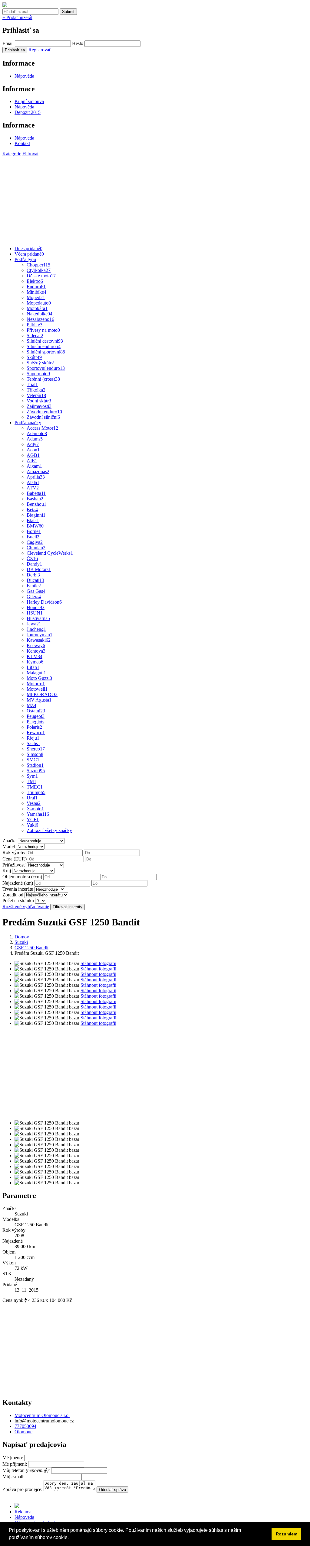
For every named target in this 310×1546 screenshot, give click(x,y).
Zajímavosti (39, 406)
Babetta (36, 493)
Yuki (32, 825)
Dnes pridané (28, 248)
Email (8, 43)
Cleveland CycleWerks (50, 553)
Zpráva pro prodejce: (23, 1489)
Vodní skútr (39, 400)
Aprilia (36, 476)
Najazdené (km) (17, 883)
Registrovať (39, 49)
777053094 (25, 1426)
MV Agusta (39, 699)
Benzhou (36, 504)
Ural (32, 797)
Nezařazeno (40, 319)
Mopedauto (39, 302)
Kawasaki (39, 640)
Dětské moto (41, 275)
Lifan (33, 667)
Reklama (23, 1511)
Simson (35, 754)
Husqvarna (38, 618)
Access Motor (42, 428)
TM (31, 781)
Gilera (34, 596)
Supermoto (38, 373)
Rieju (33, 738)
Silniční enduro (44, 346)
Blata (33, 520)
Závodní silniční (43, 417)
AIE (32, 460)
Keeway (36, 645)
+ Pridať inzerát (17, 17)
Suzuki (36, 770)
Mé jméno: (13, 1457)
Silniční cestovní (45, 341)
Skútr (34, 357)
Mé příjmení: (15, 1464)
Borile (34, 531)
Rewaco (36, 732)
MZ (31, 705)
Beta (32, 509)
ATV (33, 487)
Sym (32, 776)
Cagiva (35, 542)
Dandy (34, 563)
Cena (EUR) (14, 858)
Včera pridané (29, 254)
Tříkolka (36, 389)
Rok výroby (13, 852)
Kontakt (22, 143)
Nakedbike (39, 313)
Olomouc (23, 1431)
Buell (33, 536)
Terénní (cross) (43, 379)
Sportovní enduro (46, 368)
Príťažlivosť (13, 864)
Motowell (37, 689)
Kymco (35, 661)
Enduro (36, 286)
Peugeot (36, 716)
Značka (9, 840)
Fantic (34, 585)
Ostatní (36, 710)
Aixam (34, 466)
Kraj (6, 870)
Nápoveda (24, 137)
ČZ (32, 558)
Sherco (36, 748)
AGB (33, 455)
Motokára (37, 308)
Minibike (36, 292)
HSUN (35, 612)
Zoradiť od (12, 894)
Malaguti (36, 672)
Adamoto (37, 433)
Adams (35, 438)
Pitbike (34, 324)
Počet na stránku (18, 900)
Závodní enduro (44, 411)
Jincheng (36, 629)
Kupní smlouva (29, 101)
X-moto (35, 808)
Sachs (33, 743)
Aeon (33, 449)
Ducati (35, 580)
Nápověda (24, 76)
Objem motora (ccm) (22, 876)
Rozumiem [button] (286, 1533)
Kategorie (11, 153)
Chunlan (36, 547)
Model (8, 846)
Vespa (34, 803)
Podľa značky (28, 422)
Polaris (34, 727)
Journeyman (39, 634)
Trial (32, 384)
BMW (35, 525)
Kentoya (36, 651)
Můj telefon (26, 1470)
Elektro (35, 281)
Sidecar (35, 335)
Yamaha (38, 814)
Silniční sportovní (46, 351)
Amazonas (38, 471)
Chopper (38, 264)
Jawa (34, 623)
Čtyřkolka (39, 270)
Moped (36, 297)
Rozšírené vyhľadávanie (25, 906)
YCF (33, 819)
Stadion (35, 765)
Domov (22, 936)
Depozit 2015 (28, 112)
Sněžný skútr (40, 362)
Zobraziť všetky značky (49, 830)
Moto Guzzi (39, 678)
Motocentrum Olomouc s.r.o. (42, 1415)
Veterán (36, 395)
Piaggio (35, 721)
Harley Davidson (44, 602)
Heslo (77, 43)
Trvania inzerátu (17, 889)
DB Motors (39, 569)
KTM (34, 656)
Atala (33, 482)
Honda (36, 607)
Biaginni (36, 515)
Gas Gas (36, 591)
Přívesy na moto (43, 330)
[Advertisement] (155, 199)
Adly (33, 444)
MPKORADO (42, 694)
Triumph (36, 792)
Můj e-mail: (13, 1476)
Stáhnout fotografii (98, 963)
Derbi (33, 574)
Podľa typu (25, 259)
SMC (33, 759)
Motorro (36, 683)
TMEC (35, 786)
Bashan (35, 498)
